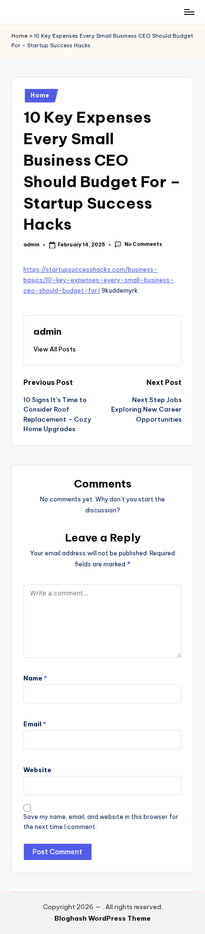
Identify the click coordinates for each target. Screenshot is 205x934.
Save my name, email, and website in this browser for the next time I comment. (100, 821)
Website (37, 769)
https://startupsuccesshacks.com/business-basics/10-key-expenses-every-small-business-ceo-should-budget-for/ (98, 280)
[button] (54, 349)
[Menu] (189, 11)
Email (34, 724)
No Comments (143, 245)
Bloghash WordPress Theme (102, 918)
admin (47, 331)
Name (35, 678)
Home (19, 35)
